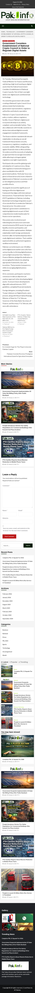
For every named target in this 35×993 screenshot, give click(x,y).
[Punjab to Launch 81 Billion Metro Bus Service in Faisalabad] (7, 723)
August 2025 (7, 604)
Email (20, 510)
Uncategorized (7, 651)
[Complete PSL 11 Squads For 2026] (7, 671)
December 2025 (8, 601)
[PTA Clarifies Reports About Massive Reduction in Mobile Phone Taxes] (17, 447)
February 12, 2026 (13, 397)
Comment (6, 485)
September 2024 (8, 618)
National (5, 40)
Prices (4, 637)
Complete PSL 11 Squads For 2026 (13, 558)
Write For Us (16, 4)
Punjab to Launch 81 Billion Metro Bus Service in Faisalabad (17, 581)
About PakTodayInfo (18, 7)
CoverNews (27, 988)
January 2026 (7, 597)
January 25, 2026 (12, 432)
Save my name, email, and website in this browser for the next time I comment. (16, 529)
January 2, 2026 (12, 897)
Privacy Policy (25, 4)
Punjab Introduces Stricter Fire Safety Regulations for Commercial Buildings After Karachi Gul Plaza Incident (17, 428)
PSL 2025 (5, 641)
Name (5, 510)
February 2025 (7, 611)
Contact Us (9, 4)
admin (5, 53)
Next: (18, 354)
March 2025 (6, 608)
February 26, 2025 (13, 53)
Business (5, 630)
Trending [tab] (24, 662)
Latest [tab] (5, 662)
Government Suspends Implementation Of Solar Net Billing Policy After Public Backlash (17, 393)
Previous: (17, 347)
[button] (3, 26)
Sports (5, 644)
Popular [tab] (13, 662)
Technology (11, 40)
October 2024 (7, 615)
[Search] (32, 26)
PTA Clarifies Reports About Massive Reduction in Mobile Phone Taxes (17, 576)
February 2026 (7, 594)
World (4, 655)
